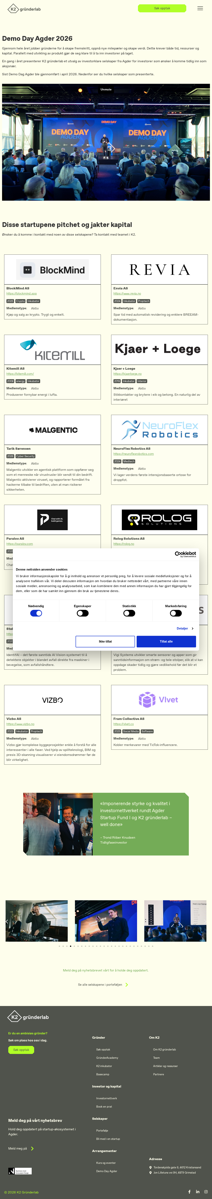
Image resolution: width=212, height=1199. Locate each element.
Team (156, 1057)
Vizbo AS (13, 719)
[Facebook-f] (189, 1192)
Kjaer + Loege (124, 368)
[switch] (83, 613)
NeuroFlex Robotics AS (132, 449)
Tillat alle (166, 641)
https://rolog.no (123, 544)
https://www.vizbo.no (20, 724)
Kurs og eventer (106, 1162)
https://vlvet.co (123, 724)
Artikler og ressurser (165, 1066)
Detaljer (182, 628)
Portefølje (102, 1130)
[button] (6, 921)
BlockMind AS (17, 288)
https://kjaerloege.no (127, 374)
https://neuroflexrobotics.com (133, 454)
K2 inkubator (104, 1066)
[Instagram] (206, 1192)
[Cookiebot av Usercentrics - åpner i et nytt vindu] (178, 554)
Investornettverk (106, 1098)
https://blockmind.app (21, 293)
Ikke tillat (105, 641)
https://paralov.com (19, 544)
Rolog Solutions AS (129, 539)
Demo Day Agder (106, 1171)
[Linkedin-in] (198, 1192)
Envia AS (120, 288)
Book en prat (104, 1106)
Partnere (158, 1074)
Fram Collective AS (129, 719)
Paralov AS (15, 539)
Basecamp (102, 1074)
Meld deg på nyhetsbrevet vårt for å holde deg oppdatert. (106, 970)
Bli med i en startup (108, 1138)
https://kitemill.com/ (20, 374)
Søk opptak (103, 1049)
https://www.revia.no (127, 293)
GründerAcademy (107, 1057)
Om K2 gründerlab (164, 1049)
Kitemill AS (15, 368)
